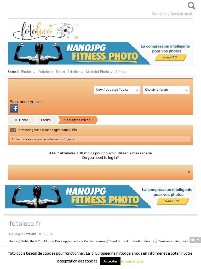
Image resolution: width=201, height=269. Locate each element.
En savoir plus (132, 261)
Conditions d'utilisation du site (132, 241)
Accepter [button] (110, 261)
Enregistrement (181, 13)
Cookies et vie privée (173, 241)
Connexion (159, 13)
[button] (14, 108)
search (191, 5)
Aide (118, 72)
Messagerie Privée (77, 120)
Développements (67, 241)
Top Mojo (44, 241)
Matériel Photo (96, 72)
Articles (73, 72)
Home (23, 120)
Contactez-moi (95, 241)
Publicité (27, 241)
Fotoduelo (46, 71)
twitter (192, 240)
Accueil (13, 71)
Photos (25, 72)
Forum (60, 71)
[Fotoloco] (46, 30)
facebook (198, 240)
